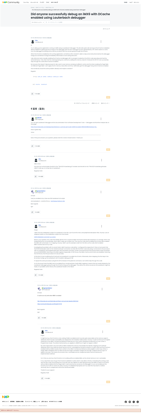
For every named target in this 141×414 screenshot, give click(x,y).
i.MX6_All (40, 76)
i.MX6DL (44, 76)
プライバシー (4, 405)
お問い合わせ (44, 401)
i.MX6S (61, 76)
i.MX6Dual (49, 76)
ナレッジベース (34, 2)
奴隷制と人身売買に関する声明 (24, 405)
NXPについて (5, 401)
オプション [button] (106, 29)
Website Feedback (43, 405)
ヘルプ (130, 2)
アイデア (42, 2)
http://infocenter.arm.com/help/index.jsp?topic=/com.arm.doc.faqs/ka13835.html (57, 301)
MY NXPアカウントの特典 (55, 401)
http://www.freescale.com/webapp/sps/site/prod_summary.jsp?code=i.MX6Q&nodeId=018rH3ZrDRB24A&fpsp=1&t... (64, 127)
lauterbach (44, 84)
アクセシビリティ (34, 405)
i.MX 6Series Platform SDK (58, 201)
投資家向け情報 (19, 401)
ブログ (47, 2)
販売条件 (15, 405)
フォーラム (26, 2)
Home (32, 7)
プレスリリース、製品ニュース (32, 401)
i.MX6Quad (56, 76)
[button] (101, 41)
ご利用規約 (10, 405)
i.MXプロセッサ (50, 7)
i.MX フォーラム (40, 7)
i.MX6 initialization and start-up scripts (45, 237)
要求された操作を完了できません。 (10, 410)
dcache (38, 84)
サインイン (136, 2)
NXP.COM (53, 2)
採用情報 (12, 401)
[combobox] (77, 22)
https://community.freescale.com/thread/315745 (49, 304)
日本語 (125, 2)
